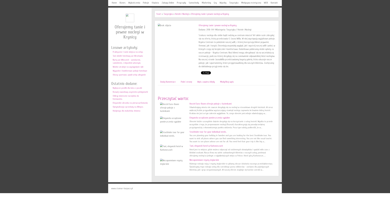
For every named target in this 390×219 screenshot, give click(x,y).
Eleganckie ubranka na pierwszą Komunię (130, 103)
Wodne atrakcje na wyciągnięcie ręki (128, 67)
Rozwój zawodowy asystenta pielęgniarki (130, 92)
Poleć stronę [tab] (186, 81)
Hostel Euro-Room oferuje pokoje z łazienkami (211, 103)
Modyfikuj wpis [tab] (227, 81)
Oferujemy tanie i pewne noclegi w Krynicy (210, 14)
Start (158, 14)
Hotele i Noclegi (182, 14)
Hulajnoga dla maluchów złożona (126, 110)
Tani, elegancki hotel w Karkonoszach (206, 145)
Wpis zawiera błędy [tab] (206, 81)
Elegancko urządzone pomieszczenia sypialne (210, 117)
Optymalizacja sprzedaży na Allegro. (128, 107)
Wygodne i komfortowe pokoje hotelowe (130, 71)
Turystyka (168, 14)
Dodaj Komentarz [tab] (168, 81)
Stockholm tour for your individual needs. (208, 131)
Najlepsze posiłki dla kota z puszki (127, 88)
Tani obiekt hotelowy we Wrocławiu (128, 56)
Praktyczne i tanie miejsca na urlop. (128, 52)
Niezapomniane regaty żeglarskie (204, 160)
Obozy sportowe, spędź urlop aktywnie (129, 74)
